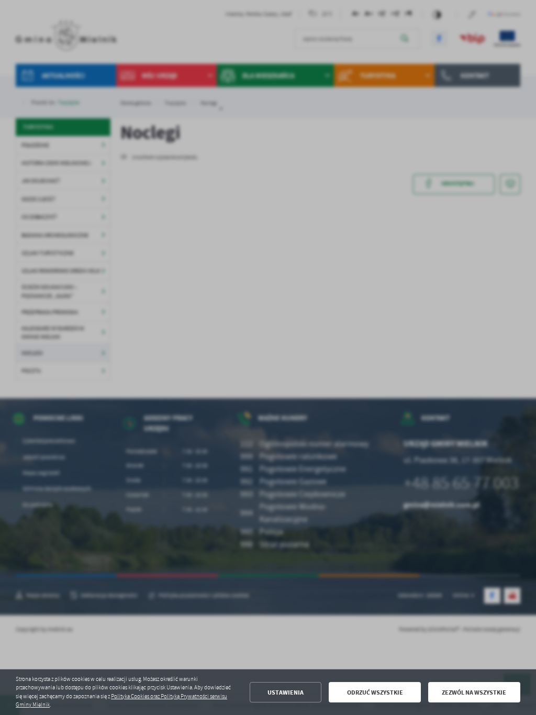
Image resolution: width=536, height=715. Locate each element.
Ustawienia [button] (285, 692)
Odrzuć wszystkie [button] (375, 692)
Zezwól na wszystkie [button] (474, 692)
